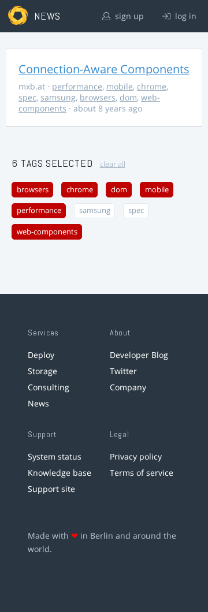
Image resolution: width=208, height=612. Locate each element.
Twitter (123, 370)
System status (54, 456)
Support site (51, 488)
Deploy (41, 354)
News (38, 403)
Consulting (48, 387)
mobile (119, 86)
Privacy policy (136, 456)
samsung (58, 97)
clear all (112, 164)
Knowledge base (59, 472)
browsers (98, 97)
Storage (42, 370)
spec (27, 97)
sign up (128, 15)
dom (128, 97)
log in (184, 15)
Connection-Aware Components (104, 69)
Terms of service (141, 472)
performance (77, 86)
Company (128, 387)
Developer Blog (139, 354)
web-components (47, 232)
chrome (151, 86)
